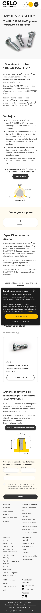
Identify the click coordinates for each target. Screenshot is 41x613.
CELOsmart (26, 552)
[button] (20, 321)
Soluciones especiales (29, 526)
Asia (4, 590)
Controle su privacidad (24, 607)
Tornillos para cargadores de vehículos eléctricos (10, 549)
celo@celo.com (29, 586)
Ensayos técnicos (28, 543)
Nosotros (6, 508)
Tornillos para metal (28, 519)
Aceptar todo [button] (21, 316)
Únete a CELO (8, 511)
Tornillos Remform (28, 529)
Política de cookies (20, 605)
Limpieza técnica (27, 559)
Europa (5, 583)
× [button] (36, 290)
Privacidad (8, 605)
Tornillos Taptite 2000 (29, 533)
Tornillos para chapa (29, 523)
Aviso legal (28, 602)
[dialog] (20, 306)
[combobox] (34, 290)
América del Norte (9, 586)
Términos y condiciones (15, 602)
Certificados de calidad (30, 556)
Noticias (6, 521)
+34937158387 (29, 589)
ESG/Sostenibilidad (10, 518)
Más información (27, 311)
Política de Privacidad (28, 488)
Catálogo (6, 514)
